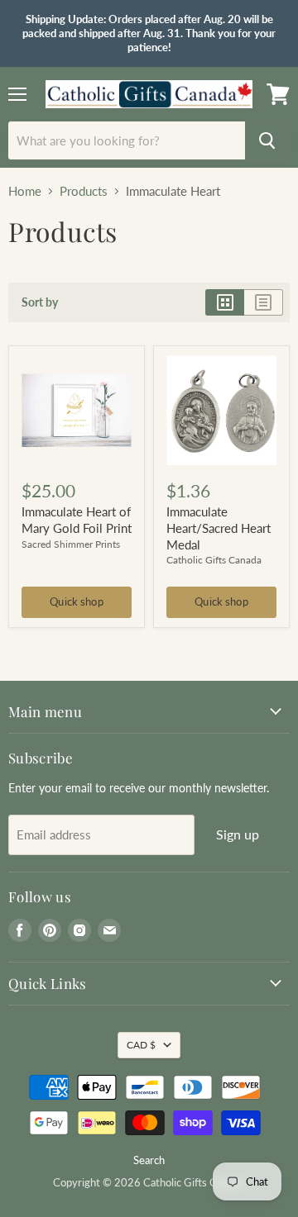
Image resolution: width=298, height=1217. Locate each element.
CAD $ (141, 1045)
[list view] (263, 302)
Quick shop (76, 601)
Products (84, 191)
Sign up (238, 834)
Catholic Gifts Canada (214, 560)
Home (24, 191)
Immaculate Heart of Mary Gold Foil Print (77, 519)
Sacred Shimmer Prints (71, 544)
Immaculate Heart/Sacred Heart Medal (218, 527)
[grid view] (224, 302)
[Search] (267, 140)
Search (149, 1160)
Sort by (40, 302)
